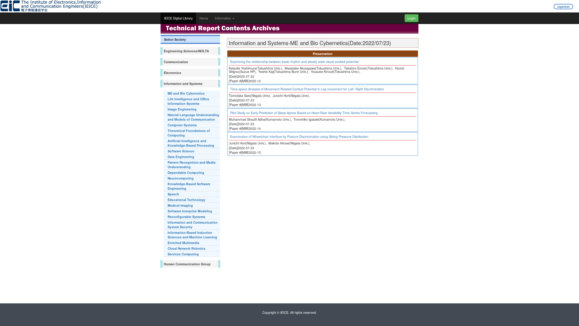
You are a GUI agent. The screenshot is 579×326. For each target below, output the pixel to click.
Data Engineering (181, 156)
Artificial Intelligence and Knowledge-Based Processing (191, 143)
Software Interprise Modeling (190, 211)
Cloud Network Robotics (186, 248)
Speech (173, 194)
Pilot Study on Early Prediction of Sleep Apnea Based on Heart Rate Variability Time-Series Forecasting (304, 112)
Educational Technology (186, 199)
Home (203, 18)
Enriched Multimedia (183, 242)
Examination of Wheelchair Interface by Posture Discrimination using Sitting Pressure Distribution (299, 136)
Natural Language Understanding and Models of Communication (193, 117)
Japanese (563, 7)
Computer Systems (182, 125)
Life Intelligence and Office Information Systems (188, 101)
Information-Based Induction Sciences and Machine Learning (192, 234)
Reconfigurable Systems (186, 216)
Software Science (181, 151)
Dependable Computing (186, 172)
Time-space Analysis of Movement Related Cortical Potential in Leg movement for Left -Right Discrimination (307, 89)
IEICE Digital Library (178, 18)
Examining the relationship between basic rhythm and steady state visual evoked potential (294, 61)
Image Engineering (182, 109)
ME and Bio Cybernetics (186, 93)
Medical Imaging (180, 205)
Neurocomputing (181, 178)
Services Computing (183, 254)
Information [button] (223, 18)
